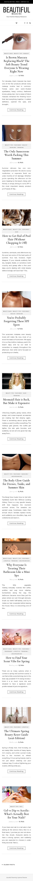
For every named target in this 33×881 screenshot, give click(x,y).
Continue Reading (16, 110)
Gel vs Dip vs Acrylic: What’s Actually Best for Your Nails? (16, 814)
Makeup (26, 53)
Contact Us (25, 1)
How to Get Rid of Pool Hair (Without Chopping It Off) (16, 239)
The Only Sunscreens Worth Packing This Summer (16, 155)
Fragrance (8, 651)
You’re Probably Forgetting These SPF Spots (16, 321)
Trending (20, 147)
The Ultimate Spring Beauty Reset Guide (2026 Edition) (16, 734)
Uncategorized (16, 476)
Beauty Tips (18, 53)
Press (18, 1)
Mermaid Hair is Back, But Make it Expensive (16, 401)
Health (24, 145)
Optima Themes (22, 877)
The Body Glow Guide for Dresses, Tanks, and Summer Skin (16, 484)
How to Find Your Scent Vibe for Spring (17, 659)
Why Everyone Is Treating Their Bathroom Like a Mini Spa (16, 570)
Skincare (13, 147)
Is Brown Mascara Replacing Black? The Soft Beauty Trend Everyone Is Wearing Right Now (16, 64)
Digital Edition (9, 1)
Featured (17, 145)
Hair (16, 232)
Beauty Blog (8, 53)
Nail (21, 806)
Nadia (22, 75)
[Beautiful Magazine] (16, 11)
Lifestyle (7, 560)
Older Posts (9, 864)
